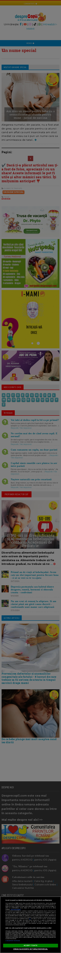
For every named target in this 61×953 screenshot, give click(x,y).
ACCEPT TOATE (30, 945)
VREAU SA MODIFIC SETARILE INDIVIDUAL (30, 949)
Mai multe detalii (16, 909)
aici (30, 918)
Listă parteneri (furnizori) (12, 940)
